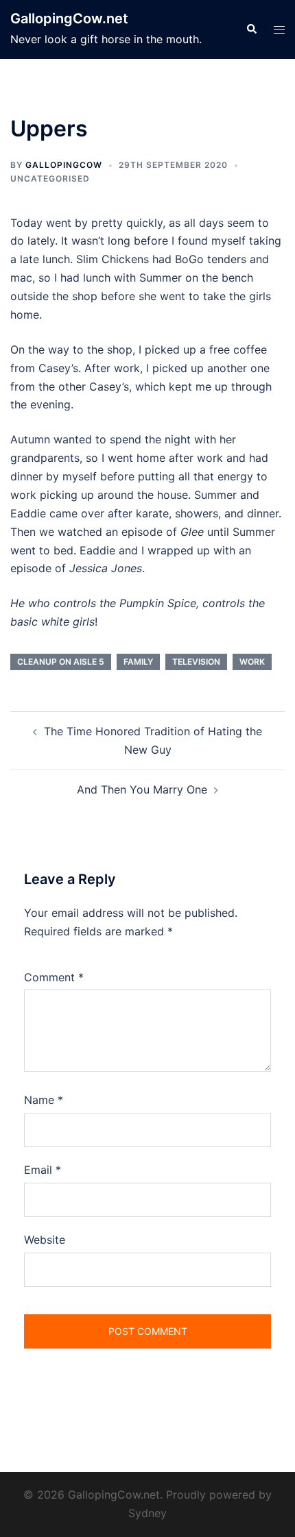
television (196, 661)
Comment (54, 977)
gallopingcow (63, 165)
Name (43, 1100)
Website (44, 1239)
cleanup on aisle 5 (60, 661)
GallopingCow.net (69, 18)
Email (42, 1170)
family (138, 661)
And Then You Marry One (142, 789)
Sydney (147, 1513)
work (252, 661)
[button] (251, 29)
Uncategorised (50, 178)
